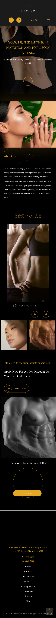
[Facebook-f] (11, 20)
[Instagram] (19, 20)
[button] (24, 358)
